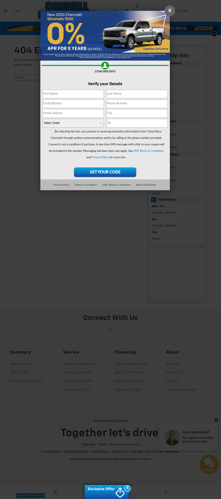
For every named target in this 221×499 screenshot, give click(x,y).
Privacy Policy (100, 157)
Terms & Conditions (86, 185)
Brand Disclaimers (146, 185)
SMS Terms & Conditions (148, 151)
